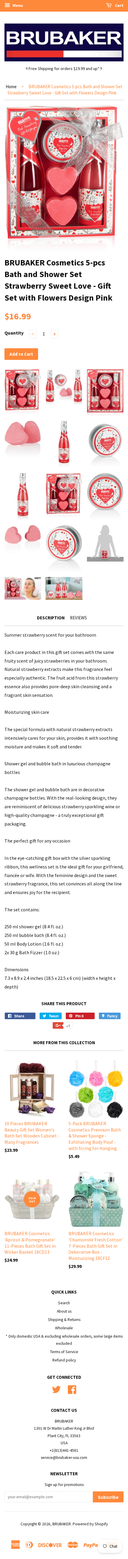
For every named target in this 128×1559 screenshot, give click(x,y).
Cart (119, 5)
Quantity (14, 333)
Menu (17, 5)
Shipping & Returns (64, 1319)
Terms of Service (64, 1351)
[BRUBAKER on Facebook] (72, 1388)
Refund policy (64, 1360)
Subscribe (108, 1497)
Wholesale (64, 1327)
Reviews (78, 618)
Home (11, 86)
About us (64, 1311)
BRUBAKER (61, 1524)
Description (51, 618)
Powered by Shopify (90, 1524)
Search (64, 1302)
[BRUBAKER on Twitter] (56, 1388)
